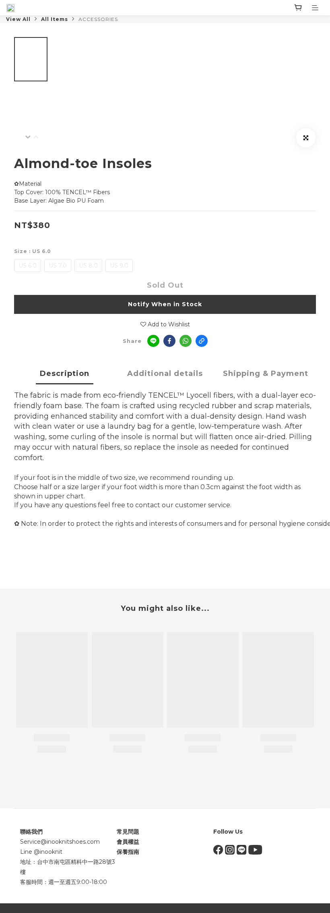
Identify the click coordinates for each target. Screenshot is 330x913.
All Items (54, 19)
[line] (153, 341)
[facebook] (169, 341)
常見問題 (128, 831)
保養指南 (128, 851)
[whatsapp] (185, 341)
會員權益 (128, 841)
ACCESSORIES (98, 19)
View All (18, 19)
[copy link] (202, 341)
